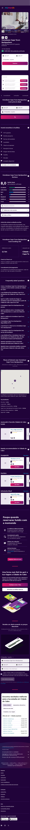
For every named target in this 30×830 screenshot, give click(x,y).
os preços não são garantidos (8, 747)
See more (25, 455)
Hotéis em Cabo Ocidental (8, 764)
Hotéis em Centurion (7, 725)
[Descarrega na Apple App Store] (13, 819)
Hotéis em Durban (7, 723)
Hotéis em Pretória (7, 727)
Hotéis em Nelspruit (7, 721)
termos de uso (20, 682)
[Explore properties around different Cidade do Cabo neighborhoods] (28, 450)
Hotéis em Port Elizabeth (8, 733)
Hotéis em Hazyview (7, 731)
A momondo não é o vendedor (10, 752)
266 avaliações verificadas (18, 51)
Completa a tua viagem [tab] (9, 711)
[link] (16, 466)
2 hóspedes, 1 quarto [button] (8, 59)
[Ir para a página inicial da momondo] (9, 7)
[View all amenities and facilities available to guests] (28, 128)
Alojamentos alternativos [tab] (19, 705)
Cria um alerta (10, 551)
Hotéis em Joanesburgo (8, 718)
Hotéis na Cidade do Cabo (20, 764)
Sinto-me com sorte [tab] (8, 708)
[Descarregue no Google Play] (5, 819)
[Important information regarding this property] (28, 241)
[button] (2, 7)
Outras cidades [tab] (7, 705)
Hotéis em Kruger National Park (10, 729)
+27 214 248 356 (6, 49)
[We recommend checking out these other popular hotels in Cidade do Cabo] (28, 423)
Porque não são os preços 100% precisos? (13, 757)
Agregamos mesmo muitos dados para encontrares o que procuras (12, 754)
